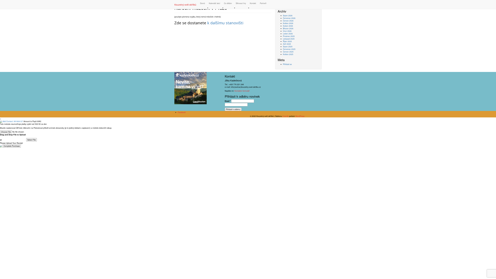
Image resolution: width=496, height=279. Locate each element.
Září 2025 (287, 44)
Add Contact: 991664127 (13, 121)
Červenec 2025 (289, 49)
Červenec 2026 (289, 18)
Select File (31, 139)
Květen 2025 (288, 54)
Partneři (263, 3)
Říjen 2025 (287, 41)
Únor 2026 (287, 31)
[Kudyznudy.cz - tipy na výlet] (190, 87)
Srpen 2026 (287, 15)
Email (228, 101)
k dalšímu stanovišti (225, 22)
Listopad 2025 (289, 38)
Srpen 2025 (287, 46)
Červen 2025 (288, 51)
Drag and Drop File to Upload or (13, 137)
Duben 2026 (288, 26)
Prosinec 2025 (289, 36)
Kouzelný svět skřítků (185, 4)
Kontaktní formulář (242, 91)
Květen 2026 (288, 23)
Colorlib (285, 116)
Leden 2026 (288, 33)
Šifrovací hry (241, 3)
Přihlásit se (287, 64)
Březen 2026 (288, 28)
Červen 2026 (288, 20)
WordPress (299, 116)
